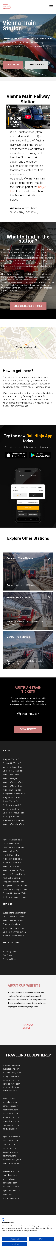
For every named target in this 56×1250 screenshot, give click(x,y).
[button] (28, 672)
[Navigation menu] (51, 6)
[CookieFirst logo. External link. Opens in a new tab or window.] (3, 1219)
